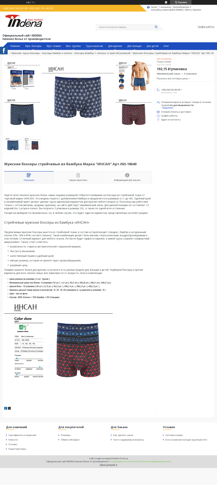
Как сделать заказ (123, 435)
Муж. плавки (53, 46)
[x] (9, 408)
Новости (13, 439)
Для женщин (134, 46)
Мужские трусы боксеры (25, 53)
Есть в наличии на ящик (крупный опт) (186, 439)
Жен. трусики (73, 46)
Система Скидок (174, 435)
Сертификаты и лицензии (22, 435)
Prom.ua (124, 458)
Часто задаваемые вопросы (128, 439)
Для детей (153, 46)
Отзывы (12, 444)
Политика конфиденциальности (154, 461)
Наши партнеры (17, 448)
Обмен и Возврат (70, 439)
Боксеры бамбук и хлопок (57, 53)
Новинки (15, 46)
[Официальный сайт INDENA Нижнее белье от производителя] (24, 22)
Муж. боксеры (33, 46)
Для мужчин (115, 46)
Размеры (66, 435)
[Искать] (156, 27)
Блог (166, 46)
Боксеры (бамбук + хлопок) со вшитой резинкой (102, 53)
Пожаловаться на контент (123, 461)
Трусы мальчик (94, 46)
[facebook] (5, 408)
